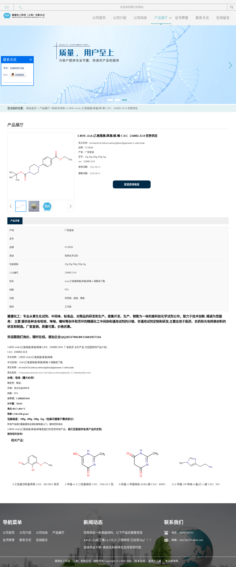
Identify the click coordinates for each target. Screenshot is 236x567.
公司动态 (140, 18)
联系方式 (202, 18)
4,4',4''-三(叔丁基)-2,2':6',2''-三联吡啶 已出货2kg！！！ (118, 540)
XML (129, 561)
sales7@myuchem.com (191, 540)
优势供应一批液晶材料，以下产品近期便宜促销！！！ (113, 533)
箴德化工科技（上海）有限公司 (73, 561)
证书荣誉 (181, 18)
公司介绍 (119, 18)
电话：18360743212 (182, 532)
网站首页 (31, 108)
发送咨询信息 (131, 184)
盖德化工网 (154, 561)
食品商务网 (171, 561)
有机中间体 (58, 108)
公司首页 (99, 18)
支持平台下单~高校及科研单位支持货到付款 (112, 547)
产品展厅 (161, 18)
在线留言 (223, 18)
